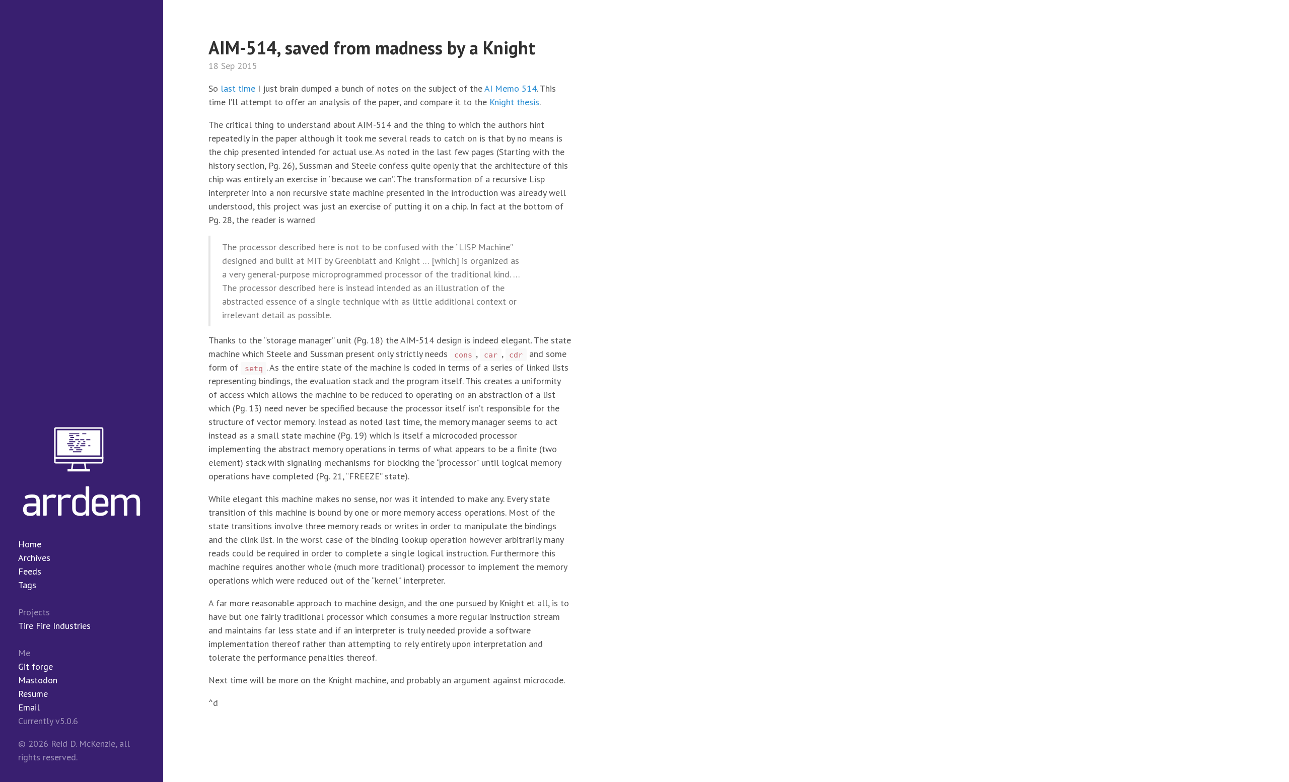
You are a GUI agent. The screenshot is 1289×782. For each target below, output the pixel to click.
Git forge (35, 666)
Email (29, 707)
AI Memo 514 (510, 88)
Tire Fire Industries (54, 625)
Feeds (29, 571)
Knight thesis (514, 102)
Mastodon (37, 680)
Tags (27, 585)
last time (238, 88)
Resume (33, 693)
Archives (34, 557)
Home (29, 544)
